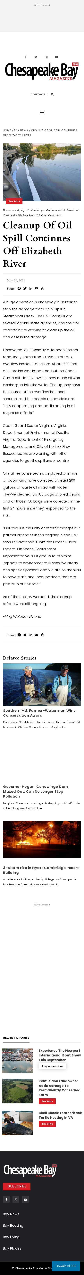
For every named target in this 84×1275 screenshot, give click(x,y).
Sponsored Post (53, 1066)
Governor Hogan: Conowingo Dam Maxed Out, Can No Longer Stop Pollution (35, 791)
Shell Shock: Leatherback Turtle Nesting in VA (60, 1115)
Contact (37, 94)
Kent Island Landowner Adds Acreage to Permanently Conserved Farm (59, 1088)
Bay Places (12, 1248)
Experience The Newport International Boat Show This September (60, 1055)
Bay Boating (13, 1225)
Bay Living (11, 1237)
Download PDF (66, 1266)
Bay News (14, 201)
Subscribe (17, 1186)
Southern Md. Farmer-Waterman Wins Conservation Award (39, 713)
